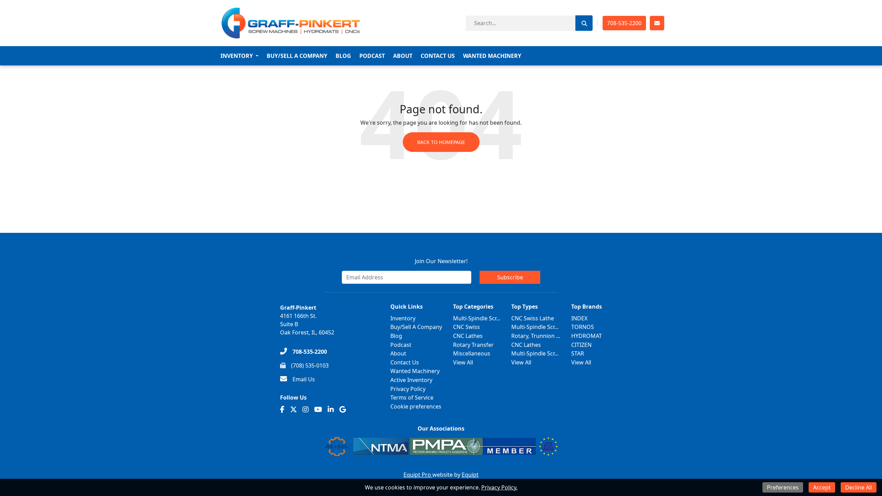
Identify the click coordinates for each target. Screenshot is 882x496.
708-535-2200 (624, 23)
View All (463, 362)
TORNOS (582, 327)
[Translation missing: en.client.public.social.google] (342, 409)
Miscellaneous (471, 353)
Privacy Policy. (499, 487)
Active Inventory (411, 380)
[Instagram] (305, 409)
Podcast (372, 56)
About (402, 56)
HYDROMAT (586, 336)
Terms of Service (411, 397)
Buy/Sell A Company (297, 56)
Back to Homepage (441, 142)
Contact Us (438, 56)
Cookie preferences (415, 406)
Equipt (470, 474)
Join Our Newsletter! (441, 261)
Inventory (236, 56)
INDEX (579, 318)
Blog (343, 56)
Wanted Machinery (492, 56)
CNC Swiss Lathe (532, 318)
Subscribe (510, 277)
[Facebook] (282, 409)
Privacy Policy (407, 389)
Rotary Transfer (473, 345)
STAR (577, 353)
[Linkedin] (331, 409)
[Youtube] (318, 409)
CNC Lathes (468, 336)
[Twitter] (293, 409)
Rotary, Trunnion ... (535, 336)
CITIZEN (581, 345)
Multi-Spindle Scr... (476, 318)
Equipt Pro (417, 474)
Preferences (783, 487)
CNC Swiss (466, 327)
